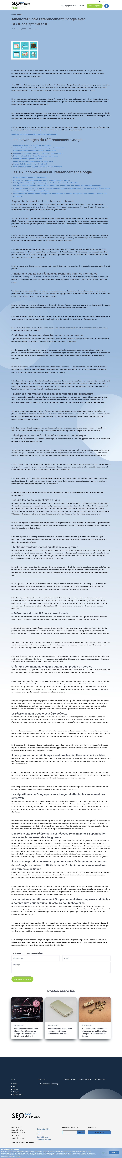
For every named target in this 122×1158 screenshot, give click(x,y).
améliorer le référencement (53, 130)
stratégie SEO (99, 872)
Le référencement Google (27, 713)
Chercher (81, 1132)
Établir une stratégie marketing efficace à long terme (33, 161)
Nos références (99, 1079)
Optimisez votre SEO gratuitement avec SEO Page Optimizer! (34, 134)
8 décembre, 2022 (19, 29)
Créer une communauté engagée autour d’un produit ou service (37, 167)
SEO (68, 235)
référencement (61, 85)
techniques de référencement (35, 899)
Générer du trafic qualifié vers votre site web (30, 164)
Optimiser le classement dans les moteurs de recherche (34, 150)
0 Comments (33, 29)
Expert (15, 1089)
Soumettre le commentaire (22, 979)
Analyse (16, 1092)
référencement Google (64, 140)
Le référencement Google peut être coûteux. (30, 177)
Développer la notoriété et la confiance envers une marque (35, 156)
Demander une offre (44, 1140)
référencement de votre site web (80, 113)
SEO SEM (41, 1079)
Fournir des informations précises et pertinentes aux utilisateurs (37, 153)
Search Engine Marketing (49, 1084)
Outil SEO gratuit (94, 6)
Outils (15, 1084)
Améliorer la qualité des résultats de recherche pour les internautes (39, 148)
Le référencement (17, 71)
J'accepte (114, 1152)
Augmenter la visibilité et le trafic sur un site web (32, 145)
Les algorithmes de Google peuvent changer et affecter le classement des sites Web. (45, 183)
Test (14, 1086)
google (19, 14)
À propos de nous (70, 6)
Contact (81, 6)
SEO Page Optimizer (23, 85)
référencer (15, 722)
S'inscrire (99, 1132)
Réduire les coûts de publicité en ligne (28, 159)
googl (13, 14)
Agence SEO (17, 1094)
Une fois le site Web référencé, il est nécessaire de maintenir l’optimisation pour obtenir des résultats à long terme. (57, 185)
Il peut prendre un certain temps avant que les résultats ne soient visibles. (41, 180)
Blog (61, 6)
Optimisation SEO (69, 1079)
